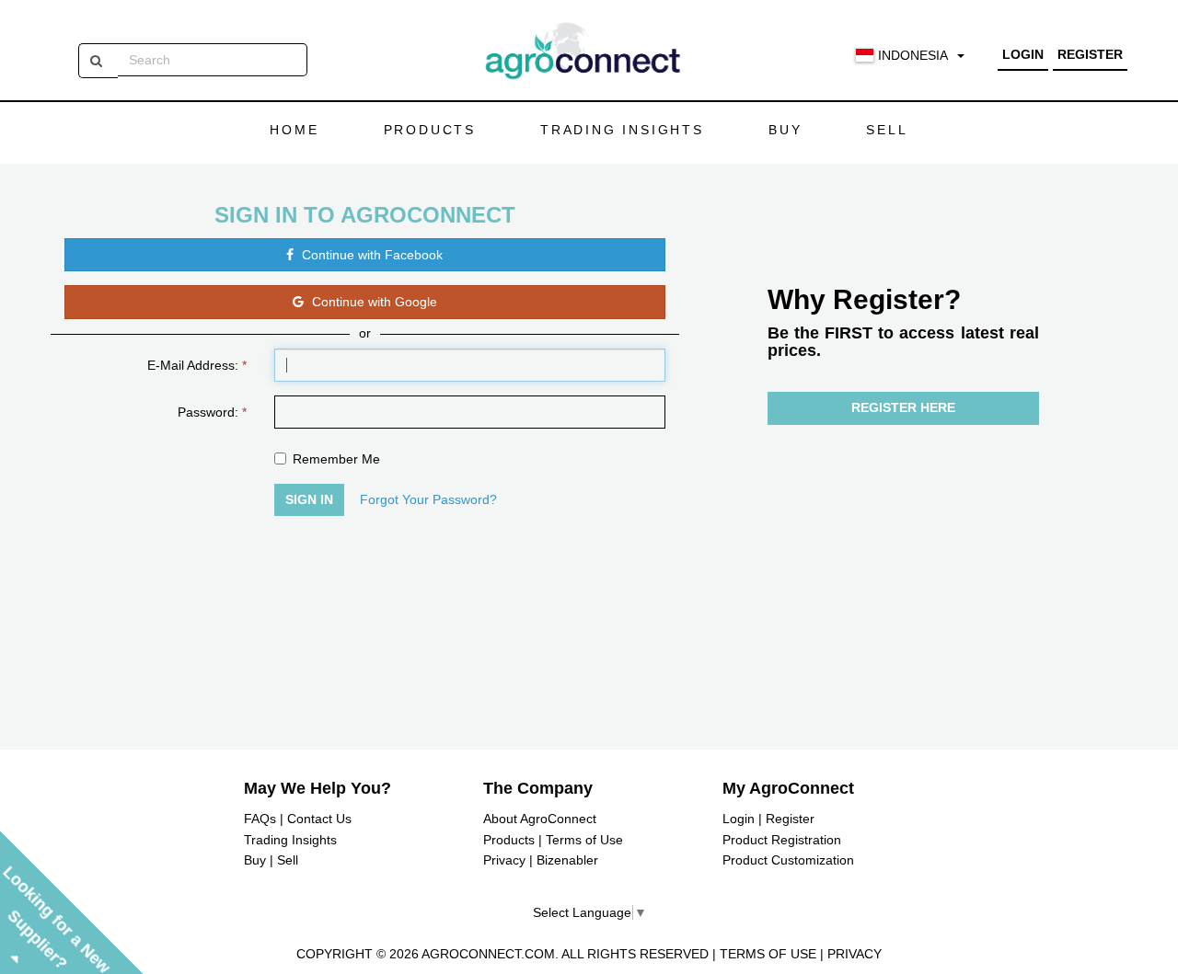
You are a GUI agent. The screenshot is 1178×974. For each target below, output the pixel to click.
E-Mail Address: (197, 365)
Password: (212, 412)
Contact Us (319, 818)
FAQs (260, 818)
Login (1023, 54)
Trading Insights (622, 129)
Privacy (504, 860)
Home (294, 129)
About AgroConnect (539, 818)
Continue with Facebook (370, 254)
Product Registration (781, 839)
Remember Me (336, 459)
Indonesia (913, 55)
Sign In (309, 499)
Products (430, 129)
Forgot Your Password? (428, 499)
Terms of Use (584, 839)
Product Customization (788, 860)
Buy (785, 129)
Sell (886, 129)
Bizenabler (567, 860)
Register (1090, 54)
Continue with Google (372, 301)
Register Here (903, 407)
